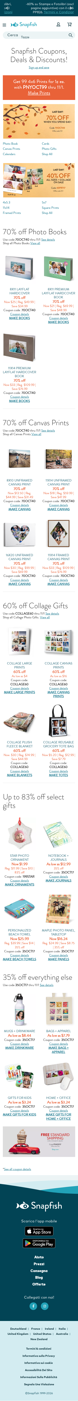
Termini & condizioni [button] (38, 1348)
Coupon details (19, 314)
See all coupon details (17, 1169)
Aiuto (39, 1257)
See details (48, 239)
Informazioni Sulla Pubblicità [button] (38, 1377)
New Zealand (39, 1339)
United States (42, 1334)
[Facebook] (35, 1304)
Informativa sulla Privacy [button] (39, 1356)
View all (35, 243)
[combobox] (39, 35)
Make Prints (39, 93)
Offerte (39, 1284)
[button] (4, 24)
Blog (39, 1277)
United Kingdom (18, 1334)
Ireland (50, 1328)
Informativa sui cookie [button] (38, 1363)
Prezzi (39, 1264)
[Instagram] (46, 1304)
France (36, 1328)
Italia (62, 1328)
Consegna (39, 1270)
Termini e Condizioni (44, 12)
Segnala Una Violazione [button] (39, 1384)
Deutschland (18, 1328)
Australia (62, 1334)
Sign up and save (39, 67)
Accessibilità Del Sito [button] (38, 1370)
